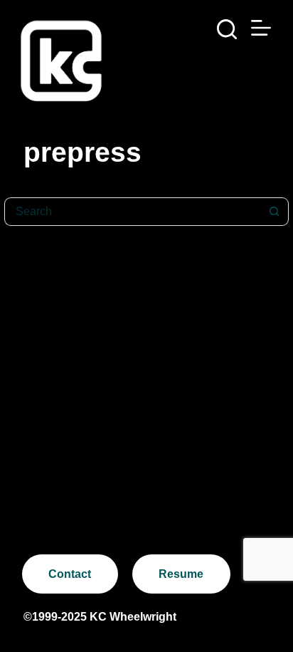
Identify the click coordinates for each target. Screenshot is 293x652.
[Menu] (261, 28)
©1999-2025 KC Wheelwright (99, 617)
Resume (181, 574)
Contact (69, 574)
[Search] (227, 29)
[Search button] (274, 211)
